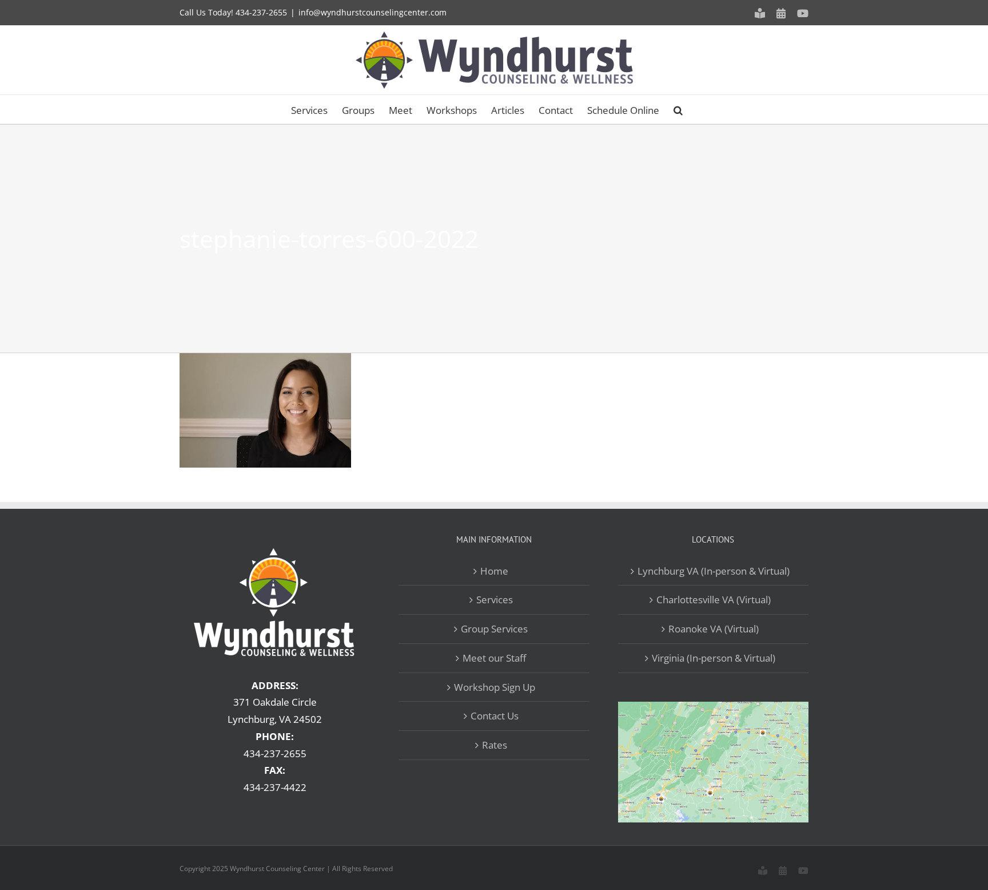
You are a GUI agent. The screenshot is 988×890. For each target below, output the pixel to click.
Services (494, 599)
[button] (678, 109)
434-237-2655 (261, 12)
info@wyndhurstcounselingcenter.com (372, 12)
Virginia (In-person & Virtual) (713, 657)
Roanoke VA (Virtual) (713, 628)
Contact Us (495, 715)
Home (494, 570)
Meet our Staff (494, 657)
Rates (494, 744)
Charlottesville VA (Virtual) (713, 599)
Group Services (494, 628)
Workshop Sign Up (494, 687)
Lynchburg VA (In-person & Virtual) (714, 570)
